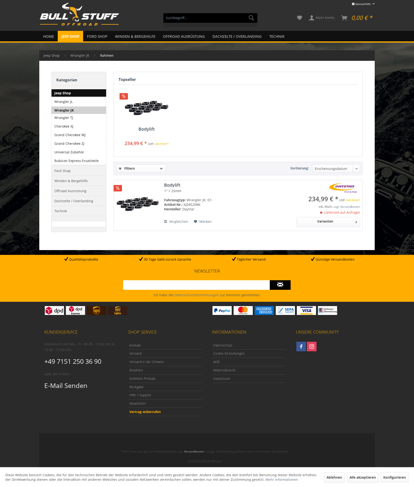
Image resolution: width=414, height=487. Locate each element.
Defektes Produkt (142, 378)
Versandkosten (194, 451)
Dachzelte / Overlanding (73, 201)
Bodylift (146, 129)
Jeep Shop (62, 93)
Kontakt (135, 345)
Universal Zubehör (69, 152)
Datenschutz (222, 345)
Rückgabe (136, 387)
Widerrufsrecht (224, 370)
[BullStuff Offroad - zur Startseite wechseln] (79, 17)
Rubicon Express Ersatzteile (76, 160)
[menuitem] (210, 20)
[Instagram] (311, 346)
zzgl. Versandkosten (347, 207)
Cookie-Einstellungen (229, 353)
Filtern (129, 168)
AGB (216, 361)
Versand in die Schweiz (146, 361)
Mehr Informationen (281, 479)
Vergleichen (178, 221)
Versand (135, 353)
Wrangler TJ (63, 117)
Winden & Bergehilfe (71, 181)
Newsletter (137, 403)
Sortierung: (299, 168)
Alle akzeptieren (363, 477)
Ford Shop (62, 170)
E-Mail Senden (65, 385)
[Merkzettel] (299, 18)
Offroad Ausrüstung (70, 191)
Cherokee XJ (63, 126)
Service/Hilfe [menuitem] (363, 4)
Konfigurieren (394, 477)
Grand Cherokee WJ (70, 135)
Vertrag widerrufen (145, 411)
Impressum (221, 378)
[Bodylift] (146, 107)
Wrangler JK (64, 110)
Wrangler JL (63, 101)
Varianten (325, 221)
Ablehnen (334, 477)
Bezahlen (136, 370)
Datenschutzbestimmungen (196, 295)
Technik (60, 211)
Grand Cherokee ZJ (69, 143)
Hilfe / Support (140, 395)
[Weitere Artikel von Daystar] (343, 188)
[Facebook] (301, 346)
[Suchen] (251, 18)
